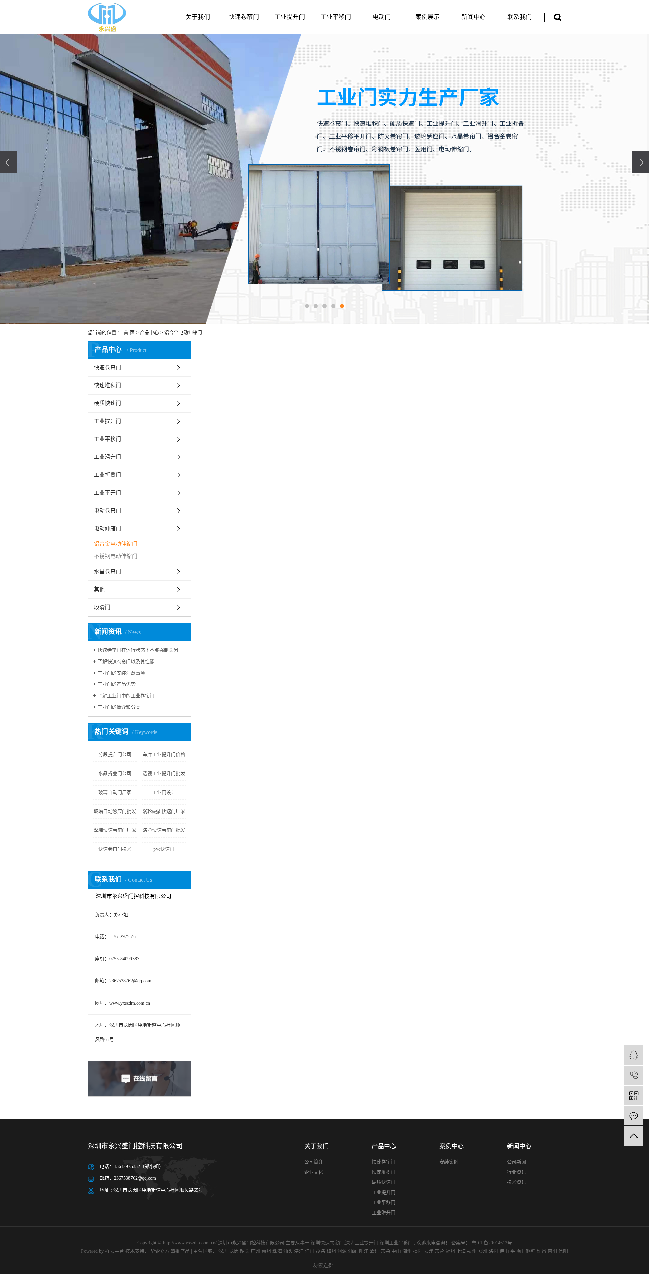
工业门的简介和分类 (119, 707)
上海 (461, 1251)
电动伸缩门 (107, 528)
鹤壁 (530, 1251)
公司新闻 (516, 1162)
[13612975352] (633, 1075)
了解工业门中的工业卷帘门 (126, 695)
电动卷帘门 (107, 511)
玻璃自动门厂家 (114, 792)
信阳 (563, 1251)
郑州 (482, 1251)
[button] (307, 306)
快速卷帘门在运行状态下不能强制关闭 (138, 650)
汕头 (288, 1251)
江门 (309, 1251)
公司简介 (313, 1162)
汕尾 (353, 1251)
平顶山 (517, 1251)
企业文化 (313, 1172)
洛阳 (493, 1251)
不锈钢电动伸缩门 (115, 556)
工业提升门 (289, 17)
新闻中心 (473, 17)
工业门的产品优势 (117, 684)
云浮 (428, 1251)
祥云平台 (114, 1251)
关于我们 (198, 17)
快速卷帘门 (244, 17)
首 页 (129, 332)
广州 (255, 1251)
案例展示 (427, 17)
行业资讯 (516, 1172)
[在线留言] (633, 1115)
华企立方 (159, 1251)
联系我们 (519, 17)
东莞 (385, 1251)
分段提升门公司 (114, 754)
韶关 (244, 1251)
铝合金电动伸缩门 (183, 332)
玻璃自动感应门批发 (115, 811)
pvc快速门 (163, 849)
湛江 (299, 1251)
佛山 (504, 1251)
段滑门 (102, 607)
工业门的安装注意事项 (121, 673)
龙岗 (234, 1251)
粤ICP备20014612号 (492, 1242)
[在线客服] (633, 1055)
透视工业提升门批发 (164, 773)
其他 (99, 589)
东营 (439, 1251)
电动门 (381, 17)
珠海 (277, 1251)
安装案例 (448, 1162)
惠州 (266, 1251)
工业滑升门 (107, 457)
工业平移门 (335, 17)
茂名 (320, 1251)
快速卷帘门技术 (114, 849)
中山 (396, 1251)
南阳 (552, 1251)
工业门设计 (164, 792)
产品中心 (149, 332)
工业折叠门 (107, 475)
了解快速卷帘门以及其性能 (126, 661)
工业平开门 (107, 493)
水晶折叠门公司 (114, 773)
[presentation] (8, 162)
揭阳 (418, 1251)
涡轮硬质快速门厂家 (164, 811)
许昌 (541, 1251)
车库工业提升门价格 (164, 754)
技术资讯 (516, 1182)
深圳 (223, 1251)
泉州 (472, 1251)
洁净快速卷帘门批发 (164, 830)
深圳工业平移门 (396, 1242)
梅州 (331, 1251)
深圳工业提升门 (361, 1242)
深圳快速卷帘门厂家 (115, 830)
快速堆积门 (107, 385)
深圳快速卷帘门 (327, 1242)
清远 (374, 1251)
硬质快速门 (107, 403)
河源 (342, 1251)
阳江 (363, 1251)
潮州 (407, 1251)
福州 (450, 1251)
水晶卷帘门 (107, 571)
